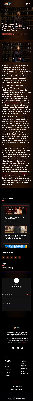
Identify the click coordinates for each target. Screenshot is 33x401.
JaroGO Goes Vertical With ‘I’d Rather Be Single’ (14, 217)
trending (10, 268)
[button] (26, 3)
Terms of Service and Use (24, 373)
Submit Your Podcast (16, 389)
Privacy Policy (25, 368)
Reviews (9, 34)
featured (4, 268)
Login (29, 294)
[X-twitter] (22, 348)
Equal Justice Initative (11, 103)
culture (24, 342)
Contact (23, 361)
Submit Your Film (16, 386)
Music (7, 367)
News (7, 364)
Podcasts (8, 370)
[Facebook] (13, 348)
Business (15, 240)
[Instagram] (17, 348)
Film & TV (5, 34)
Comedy (7, 372)
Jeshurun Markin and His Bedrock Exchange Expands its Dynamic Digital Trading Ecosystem (15, 236)
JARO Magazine (23, 365)
